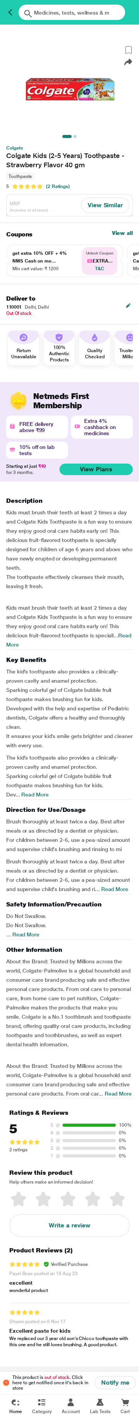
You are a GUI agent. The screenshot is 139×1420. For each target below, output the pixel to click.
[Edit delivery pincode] (128, 305)
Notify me (115, 1382)
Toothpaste (20, 176)
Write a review (69, 1225)
